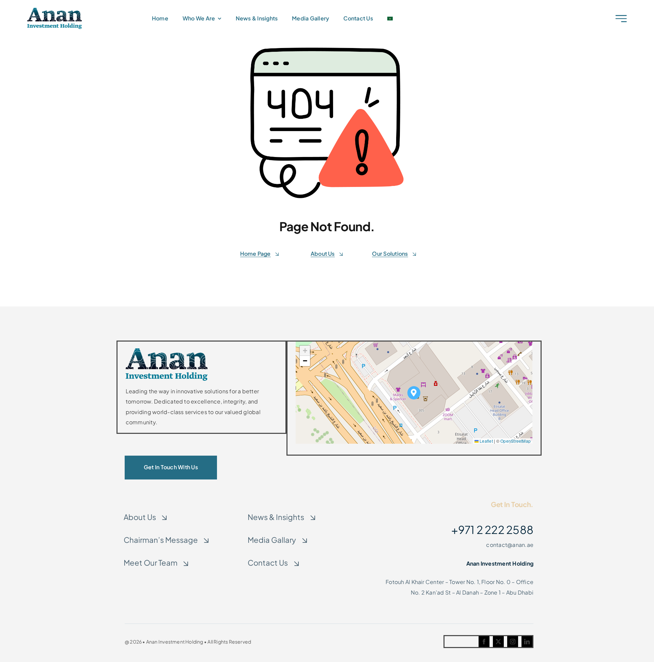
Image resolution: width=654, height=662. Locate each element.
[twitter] (498, 641)
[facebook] (484, 641)
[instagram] (512, 641)
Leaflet (486, 441)
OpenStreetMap (515, 441)
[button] (414, 392)
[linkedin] (526, 641)
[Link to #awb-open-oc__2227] (621, 18)
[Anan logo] (54, 10)
